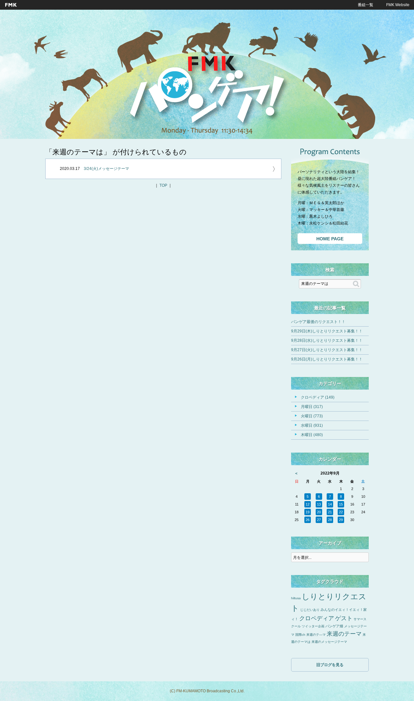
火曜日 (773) (312, 416)
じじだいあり (310, 610)
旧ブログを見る (329, 665)
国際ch (300, 634)
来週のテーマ (344, 634)
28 (330, 520)
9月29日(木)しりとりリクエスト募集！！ (327, 331)
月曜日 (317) (312, 406)
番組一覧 (365, 5)
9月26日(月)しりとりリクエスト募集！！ (327, 359)
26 (308, 520)
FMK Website (397, 5)
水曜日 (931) (312, 425)
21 (330, 512)
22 (341, 512)
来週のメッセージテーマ (329, 641)
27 (319, 520)
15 (341, 504)
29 (341, 520)
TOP (163, 185)
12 (308, 504)
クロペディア (316, 618)
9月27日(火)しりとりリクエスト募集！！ (327, 350)
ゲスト (344, 618)
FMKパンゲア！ (207, 93)
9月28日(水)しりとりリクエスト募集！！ (327, 340)
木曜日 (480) (312, 435)
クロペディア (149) (317, 397)
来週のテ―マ (316, 634)
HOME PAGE (329, 238)
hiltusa (296, 598)
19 (308, 512)
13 (319, 504)
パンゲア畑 (334, 626)
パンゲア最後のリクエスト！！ (318, 321)
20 (319, 512)
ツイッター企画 (313, 626)
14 (330, 504)
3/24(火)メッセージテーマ (106, 168)
